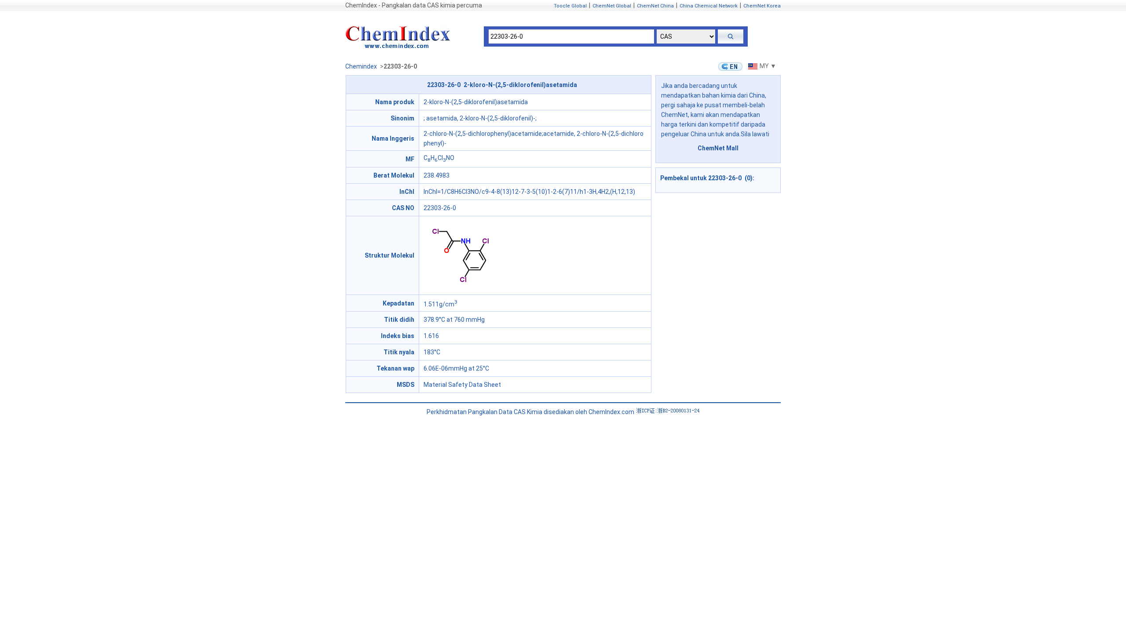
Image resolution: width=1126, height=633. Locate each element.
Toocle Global (570, 6)
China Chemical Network (709, 6)
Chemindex (361, 66)
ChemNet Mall (718, 148)
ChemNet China (655, 6)
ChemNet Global (611, 6)
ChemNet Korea (762, 6)
